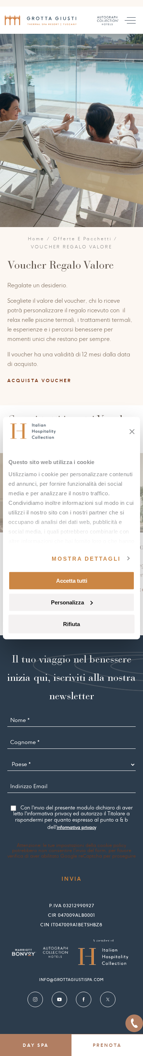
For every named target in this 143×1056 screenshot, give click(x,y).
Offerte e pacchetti (82, 239)
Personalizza (67, 602)
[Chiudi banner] (132, 431)
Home (36, 239)
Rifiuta (71, 624)
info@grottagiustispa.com (71, 979)
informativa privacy (76, 827)
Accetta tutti (71, 581)
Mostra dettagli (86, 558)
